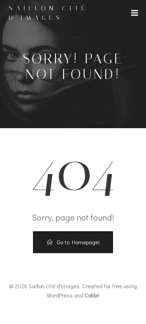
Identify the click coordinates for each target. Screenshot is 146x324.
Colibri (92, 295)
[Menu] (135, 13)
